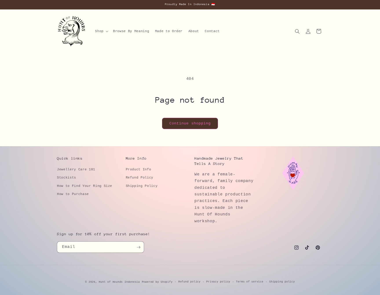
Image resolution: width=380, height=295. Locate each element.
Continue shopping (190, 123)
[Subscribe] (138, 247)
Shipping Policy (142, 186)
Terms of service (249, 281)
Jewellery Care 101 (76, 169)
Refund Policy (139, 178)
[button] (101, 31)
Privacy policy (218, 281)
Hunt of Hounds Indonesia (119, 282)
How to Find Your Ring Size (84, 186)
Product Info (138, 169)
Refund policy (189, 281)
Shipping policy (282, 281)
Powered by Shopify (157, 282)
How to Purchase (73, 194)
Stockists (66, 178)
